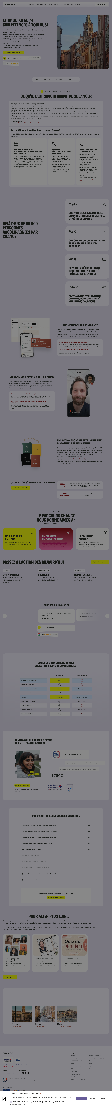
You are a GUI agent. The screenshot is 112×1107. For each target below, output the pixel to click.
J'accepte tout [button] (81, 1099)
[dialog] (56, 1099)
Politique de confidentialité (52, 1099)
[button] (41, 1105)
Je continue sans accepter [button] (97, 1099)
